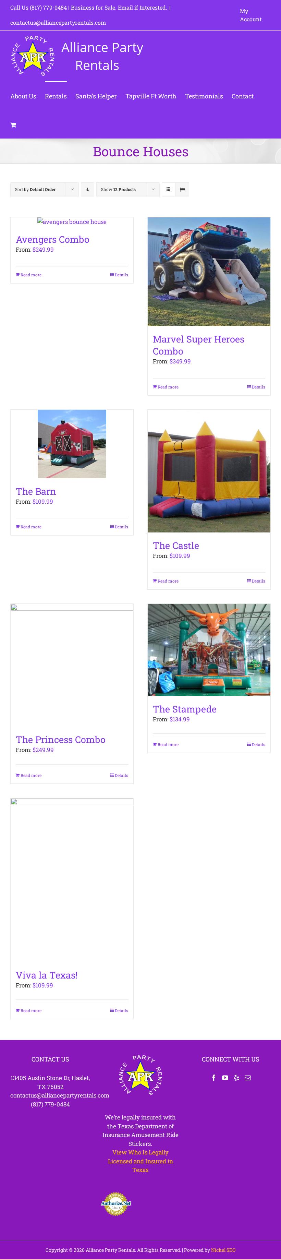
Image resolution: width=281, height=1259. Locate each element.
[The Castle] (209, 471)
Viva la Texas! (46, 975)
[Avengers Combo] (72, 221)
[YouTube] (225, 1078)
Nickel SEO (223, 1250)
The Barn (36, 491)
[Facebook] (214, 1078)
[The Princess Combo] (72, 665)
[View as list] (182, 189)
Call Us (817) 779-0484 (38, 7)
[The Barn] (72, 444)
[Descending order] (87, 189)
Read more (31, 274)
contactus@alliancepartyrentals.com (58, 22)
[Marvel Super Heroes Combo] (209, 271)
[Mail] (248, 1078)
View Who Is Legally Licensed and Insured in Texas (140, 1161)
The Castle (176, 545)
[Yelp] (236, 1078)
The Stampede (185, 709)
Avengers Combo (52, 239)
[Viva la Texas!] (72, 880)
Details (121, 274)
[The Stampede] (209, 650)
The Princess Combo (61, 739)
